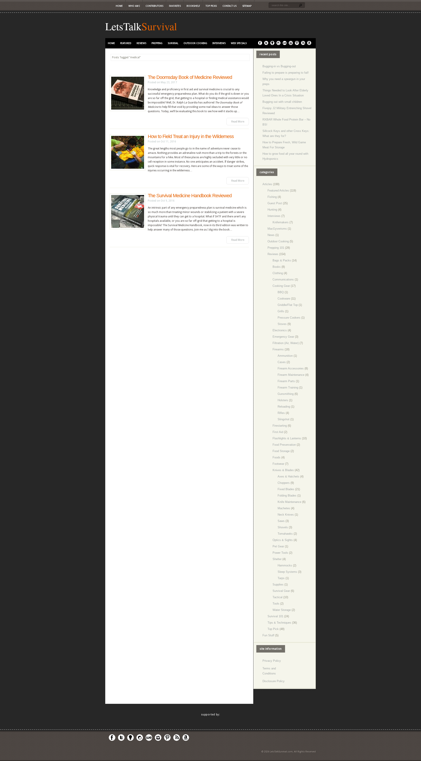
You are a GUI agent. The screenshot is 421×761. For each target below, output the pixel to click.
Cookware (284, 298)
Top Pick (273, 629)
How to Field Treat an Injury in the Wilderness (191, 136)
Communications (283, 279)
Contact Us (230, 6)
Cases (282, 362)
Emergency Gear (283, 336)
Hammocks (285, 565)
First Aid (278, 432)
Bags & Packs (282, 260)
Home (119, 6)
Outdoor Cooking (195, 43)
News (271, 235)
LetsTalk (123, 26)
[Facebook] (260, 44)
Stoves (282, 324)
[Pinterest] (297, 44)
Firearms (278, 349)
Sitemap (247, 6)
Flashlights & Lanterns (287, 438)
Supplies (278, 584)
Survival (159, 26)
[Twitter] (266, 44)
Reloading (284, 406)
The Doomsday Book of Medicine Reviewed (190, 77)
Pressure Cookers (289, 317)
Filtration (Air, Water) (286, 343)
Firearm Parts (286, 381)
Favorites (175, 6)
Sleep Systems (287, 571)
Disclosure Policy (273, 681)
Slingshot (283, 419)
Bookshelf (193, 6)
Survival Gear (281, 590)
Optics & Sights (283, 540)
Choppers (284, 482)
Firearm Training (288, 387)
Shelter (277, 559)
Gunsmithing (286, 394)
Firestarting (280, 425)
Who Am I (134, 6)
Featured (125, 43)
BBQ (281, 292)
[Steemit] (278, 44)
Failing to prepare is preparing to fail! (285, 72)
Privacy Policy (271, 660)
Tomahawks (285, 533)
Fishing (272, 197)
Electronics (280, 330)
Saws (281, 521)
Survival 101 (275, 616)
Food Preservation (284, 444)
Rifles (281, 413)
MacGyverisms (277, 228)
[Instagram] (291, 44)
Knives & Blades (283, 470)
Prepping (157, 43)
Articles (267, 184)
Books (277, 266)
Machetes (284, 508)
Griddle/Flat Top (288, 305)
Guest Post (275, 203)
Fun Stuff (268, 635)
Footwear (278, 463)
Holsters (283, 400)
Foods (276, 457)
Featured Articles (278, 190)
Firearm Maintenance (291, 374)
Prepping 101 (276, 247)
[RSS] (303, 44)
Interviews (219, 43)
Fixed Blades (286, 489)
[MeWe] (284, 44)
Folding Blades (287, 495)
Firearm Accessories (291, 368)
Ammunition (285, 355)
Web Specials (239, 43)
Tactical (277, 597)
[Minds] (272, 44)
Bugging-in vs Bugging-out (279, 66)
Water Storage (282, 610)
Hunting (272, 209)
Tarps (281, 578)
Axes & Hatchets (288, 476)
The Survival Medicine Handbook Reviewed (190, 195)
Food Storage (281, 451)
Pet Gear (278, 546)
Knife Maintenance (289, 502)
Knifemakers (281, 222)
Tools (276, 603)
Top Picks (211, 6)
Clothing (278, 273)
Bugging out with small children (282, 101)
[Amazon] (309, 44)
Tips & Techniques (279, 622)
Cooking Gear (281, 285)
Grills (281, 311)
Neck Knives (286, 514)
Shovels (283, 527)
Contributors (154, 6)
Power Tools (280, 552)
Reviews (141, 43)
